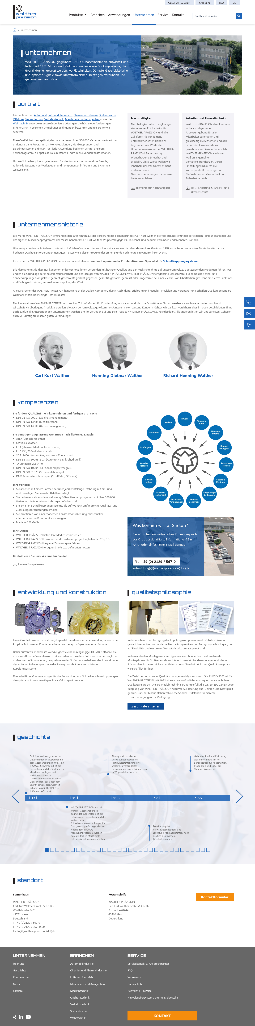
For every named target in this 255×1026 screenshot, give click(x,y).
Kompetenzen (21, 977)
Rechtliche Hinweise (139, 990)
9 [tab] (88, 850)
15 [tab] (119, 850)
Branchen (98, 14)
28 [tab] (187, 850)
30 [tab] (197, 850)
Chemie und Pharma (86, 115)
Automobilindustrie (82, 963)
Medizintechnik (34, 119)
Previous (15, 796)
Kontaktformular (214, 896)
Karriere (204, 2)
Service (163, 14)
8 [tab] (83, 850)
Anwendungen (119, 14)
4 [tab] (62, 850)
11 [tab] (99, 850)
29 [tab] (192, 850)
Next (239, 796)
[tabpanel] (45, 798)
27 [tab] (182, 850)
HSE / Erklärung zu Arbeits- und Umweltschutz (210, 190)
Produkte (76, 14)
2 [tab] (52, 850)
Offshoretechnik (80, 997)
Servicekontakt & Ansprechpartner (148, 963)
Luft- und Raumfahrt (60, 115)
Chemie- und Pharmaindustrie (88, 970)
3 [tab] (57, 850)
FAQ (221, 2)
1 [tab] (47, 850)
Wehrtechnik (20, 123)
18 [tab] (135, 850)
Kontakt (178, 14)
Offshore (18, 119)
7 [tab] (78, 850)
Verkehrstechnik (54, 119)
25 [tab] (171, 850)
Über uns (18, 963)
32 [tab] (208, 850)
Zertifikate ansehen (145, 706)
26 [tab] (177, 850)
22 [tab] (156, 850)
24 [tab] (166, 850)
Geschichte (19, 970)
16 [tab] (125, 850)
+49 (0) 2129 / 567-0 (158, 561)
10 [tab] (93, 850)
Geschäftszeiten (179, 2)
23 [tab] (161, 850)
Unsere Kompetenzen (31, 564)
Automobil (40, 115)
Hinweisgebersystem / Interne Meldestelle (153, 997)
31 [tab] (203, 850)
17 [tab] (130, 850)
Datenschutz (135, 984)
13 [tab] (109, 850)
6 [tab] (73, 850)
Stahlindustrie (107, 115)
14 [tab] (114, 850)
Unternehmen (143, 14)
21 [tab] (151, 850)
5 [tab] (67, 850)
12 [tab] (104, 850)
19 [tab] (140, 850)
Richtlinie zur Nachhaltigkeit (153, 187)
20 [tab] (145, 850)
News (16, 984)
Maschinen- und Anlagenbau (82, 119)
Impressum (134, 977)
